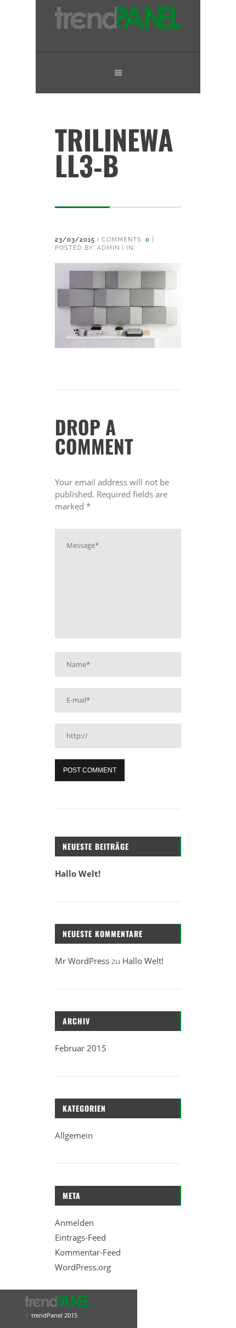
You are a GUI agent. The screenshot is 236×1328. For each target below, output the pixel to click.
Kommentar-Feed (88, 1252)
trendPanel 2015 (53, 1315)
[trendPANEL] (118, 26)
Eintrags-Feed (80, 1237)
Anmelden (74, 1222)
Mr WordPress (82, 960)
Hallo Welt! (77, 873)
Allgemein (74, 1135)
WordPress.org (83, 1267)
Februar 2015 (80, 1048)
